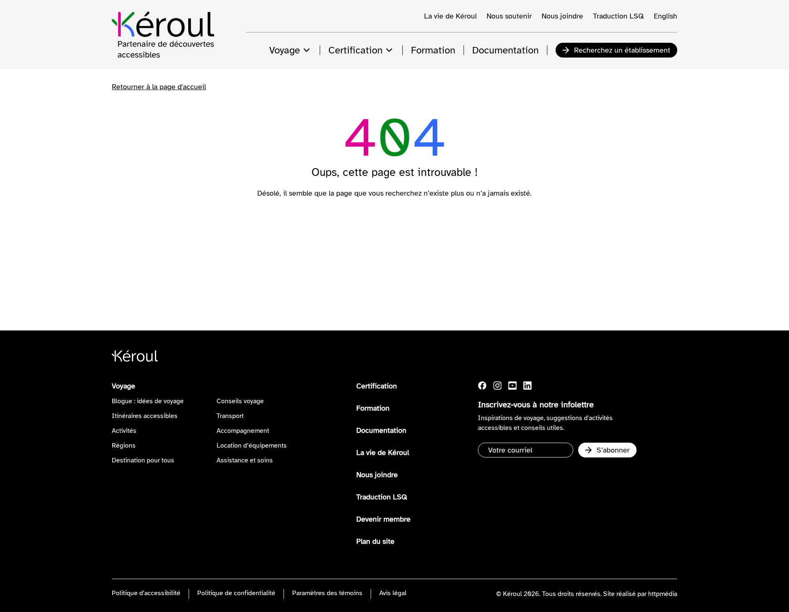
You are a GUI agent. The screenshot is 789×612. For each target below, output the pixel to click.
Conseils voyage (240, 401)
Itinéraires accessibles (145, 416)
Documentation (381, 430)
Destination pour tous (143, 460)
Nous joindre (562, 16)
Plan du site (375, 541)
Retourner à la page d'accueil (159, 86)
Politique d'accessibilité (146, 593)
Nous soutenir (509, 16)
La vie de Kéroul (450, 16)
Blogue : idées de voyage (148, 401)
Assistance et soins (245, 460)
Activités (124, 431)
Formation (373, 408)
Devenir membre (383, 519)
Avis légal (392, 593)
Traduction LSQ (618, 16)
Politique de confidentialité (236, 593)
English (665, 16)
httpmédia (662, 594)
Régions (124, 445)
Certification (376, 385)
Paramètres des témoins (327, 593)
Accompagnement (243, 431)
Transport (230, 416)
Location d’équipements (252, 445)
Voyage (123, 385)
